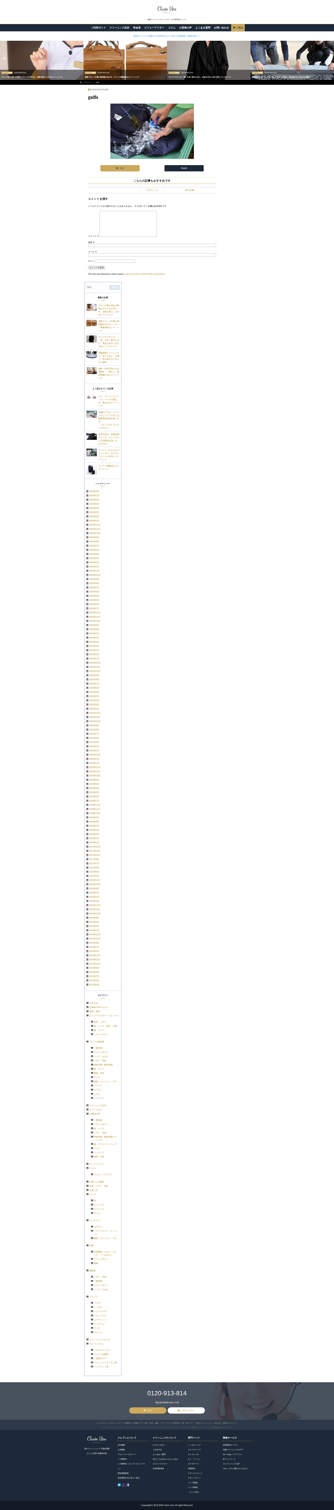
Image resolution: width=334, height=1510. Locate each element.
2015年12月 (94, 905)
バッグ (92, 1194)
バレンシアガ (100, 1315)
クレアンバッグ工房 (231, 1464)
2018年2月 (94, 838)
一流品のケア (100, 1358)
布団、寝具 (94, 1011)
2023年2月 (94, 654)
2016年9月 (94, 888)
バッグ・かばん (101, 1056)
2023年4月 (94, 646)
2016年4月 (94, 897)
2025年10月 (94, 533)
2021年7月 (94, 734)
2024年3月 (94, 600)
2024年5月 (94, 592)
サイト (91, 261)
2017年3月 (94, 876)
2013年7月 (94, 976)
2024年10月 (94, 575)
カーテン (98, 1090)
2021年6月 (94, 738)
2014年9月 (94, 943)
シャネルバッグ (194, 1445)
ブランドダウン (101, 1052)
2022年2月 (94, 704)
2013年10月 (94, 964)
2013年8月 (94, 972)
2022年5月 (94, 692)
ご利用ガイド (98, 27)
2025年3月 (94, 562)
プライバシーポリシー (127, 1454)
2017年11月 (94, 851)
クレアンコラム (96, 1344)
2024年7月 (94, 587)
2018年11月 (94, 809)
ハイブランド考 (101, 1367)
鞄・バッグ (99, 1128)
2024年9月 (94, 579)
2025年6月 (94, 550)
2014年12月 (94, 934)
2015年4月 (94, 922)
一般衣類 (98, 1048)
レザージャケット (195, 1473)
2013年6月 (94, 980)
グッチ (97, 1328)
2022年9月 (94, 675)
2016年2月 (94, 901)
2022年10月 (94, 671)
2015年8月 (94, 918)
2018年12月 (94, 805)
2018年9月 (94, 817)
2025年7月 (94, 546)
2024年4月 (94, 596)
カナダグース (193, 1464)
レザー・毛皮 (100, 1060)
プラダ (97, 1303)
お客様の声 (185, 27)
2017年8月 (94, 859)
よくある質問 (202, 27)
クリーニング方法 (97, 1105)
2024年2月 (94, 604)
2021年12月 (94, 713)
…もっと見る (193, 1492)
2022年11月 (94, 667)
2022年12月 (94, 663)
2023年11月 (94, 617)
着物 (96, 1263)
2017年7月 (94, 863)
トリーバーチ (100, 1311)
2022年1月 (94, 709)
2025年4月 (94, 558)
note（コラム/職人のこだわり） (236, 1468)
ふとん (97, 1094)
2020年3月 (94, 759)
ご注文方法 (157, 1450)
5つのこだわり (159, 1445)
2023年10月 (94, 621)
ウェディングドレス (103, 1174)
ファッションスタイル (99, 1339)
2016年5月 (94, 893)
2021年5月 (94, 742)
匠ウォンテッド (229, 1459)
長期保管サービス (230, 1445)
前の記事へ (190, 190)
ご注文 (239, 27)
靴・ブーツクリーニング (105, 1144)
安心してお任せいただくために (165, 1459)
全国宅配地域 (158, 1468)
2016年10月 (94, 884)
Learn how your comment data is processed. (144, 274)
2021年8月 (94, 730)
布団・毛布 (99, 1157)
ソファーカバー (101, 1034)
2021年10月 (94, 721)
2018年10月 (94, 813)
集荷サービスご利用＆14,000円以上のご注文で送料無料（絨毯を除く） (167, 36)
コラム (171, 27)
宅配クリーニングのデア (233, 1450)
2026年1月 (94, 521)
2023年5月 (94, 642)
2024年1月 (94, 608)
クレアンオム (95, 1110)
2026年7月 (94, 495)
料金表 (137, 27)
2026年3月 (94, 512)
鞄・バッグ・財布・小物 (105, 1026)
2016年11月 (94, 880)
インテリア (99, 1098)
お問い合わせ (221, 27)
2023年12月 (94, 612)
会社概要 (121, 1445)
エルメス (98, 1332)
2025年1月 (94, 571)
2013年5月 (94, 985)
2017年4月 (94, 872)
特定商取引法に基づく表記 (129, 1478)
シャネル (98, 1307)
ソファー (98, 1086)
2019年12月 (94, 767)
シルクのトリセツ (102, 1350)
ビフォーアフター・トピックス (104, 1016)
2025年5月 (94, 554)
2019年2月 (94, 796)
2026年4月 (94, 508)
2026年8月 (94, 491)
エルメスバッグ (194, 1450)
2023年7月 (94, 633)
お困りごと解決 (96, 1182)
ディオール (99, 1324)
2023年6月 (94, 638)
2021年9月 (94, 725)
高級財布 (191, 1468)
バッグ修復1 (193, 1483)
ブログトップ (152, 190)
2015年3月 (94, 926)
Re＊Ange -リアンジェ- (232, 1454)
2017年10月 (94, 855)
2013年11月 (94, 959)
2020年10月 (94, 755)
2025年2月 (94, 567)
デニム (97, 1213)
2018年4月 (94, 830)
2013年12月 (94, 955)
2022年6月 (94, 688)
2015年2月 (94, 930)
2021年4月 (94, 746)
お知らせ (93, 1190)
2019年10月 (94, 776)
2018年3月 (94, 834)
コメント (93, 236)
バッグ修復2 (193, 1487)
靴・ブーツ (99, 1030)
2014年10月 (94, 939)
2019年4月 (94, 788)
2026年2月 (94, 516)
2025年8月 (94, 541)
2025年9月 (94, 537)
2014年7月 (94, 947)
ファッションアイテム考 (105, 1362)
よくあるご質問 (159, 1454)
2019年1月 (94, 801)
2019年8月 (94, 780)
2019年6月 (94, 784)
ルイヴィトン (100, 1320)
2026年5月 (94, 504)
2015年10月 (94, 913)
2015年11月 (94, 909)
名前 (91, 242)
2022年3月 (94, 700)
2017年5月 (94, 867)
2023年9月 (94, 625)
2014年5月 (94, 951)
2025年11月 (94, 529)
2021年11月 (94, 717)
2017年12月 (94, 847)
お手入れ (93, 1003)
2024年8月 (94, 583)
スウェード (99, 1209)
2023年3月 (94, 650)
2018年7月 (94, 826)
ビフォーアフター (154, 27)
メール (92, 252)
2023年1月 (94, 658)
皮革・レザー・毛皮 (98, 1186)
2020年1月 (94, 763)
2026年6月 (94, 500)
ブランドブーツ (194, 1478)
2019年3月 (94, 792)
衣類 (91, 1245)
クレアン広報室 (101, 1354)
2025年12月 (94, 525)
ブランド (93, 1297)
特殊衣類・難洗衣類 (103, 1065)
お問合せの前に (187, 1410)
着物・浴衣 (99, 1073)
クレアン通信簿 (96, 1042)
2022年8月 (94, 679)
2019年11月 (94, 771)
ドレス (97, 1077)
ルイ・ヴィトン (194, 1459)
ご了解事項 (122, 1459)
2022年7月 (94, 684)
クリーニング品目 (119, 27)
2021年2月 (94, 750)
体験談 (92, 1271)
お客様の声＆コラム (98, 1007)
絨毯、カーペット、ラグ (105, 1238)
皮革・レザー (100, 1022)
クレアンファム (96, 1164)
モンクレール (193, 1454)
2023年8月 (94, 629)
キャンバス (99, 1205)
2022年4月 (94, 696)
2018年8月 (94, 822)
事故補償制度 (123, 1473)
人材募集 (121, 1450)
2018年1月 (94, 842)
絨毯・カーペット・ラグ (105, 1081)
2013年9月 (94, 968)
